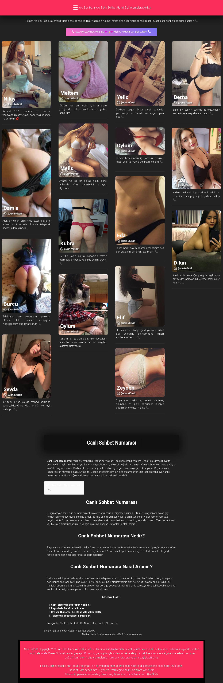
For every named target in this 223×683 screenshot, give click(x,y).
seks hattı (130, 666)
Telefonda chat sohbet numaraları (71, 615)
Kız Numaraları (88, 623)
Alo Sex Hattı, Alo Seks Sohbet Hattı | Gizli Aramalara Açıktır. (115, 7)
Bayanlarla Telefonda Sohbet (68, 608)
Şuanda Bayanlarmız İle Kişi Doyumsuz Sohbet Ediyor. (111, 31)
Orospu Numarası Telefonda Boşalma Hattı (76, 612)
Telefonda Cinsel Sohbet (50, 653)
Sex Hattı (29, 649)
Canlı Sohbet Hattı (69, 623)
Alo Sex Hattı (88, 634)
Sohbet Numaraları (108, 623)
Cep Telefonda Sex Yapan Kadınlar (71, 604)
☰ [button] (75, 7)
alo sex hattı (117, 657)
